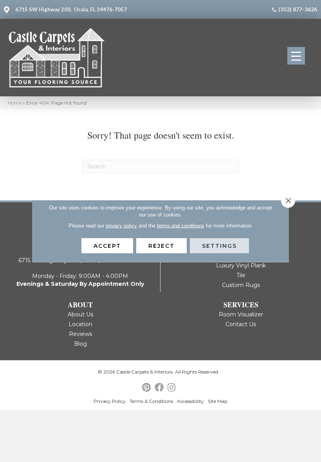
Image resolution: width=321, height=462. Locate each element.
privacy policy (121, 226)
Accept (107, 245)
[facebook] (159, 388)
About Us (80, 314)
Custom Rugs (241, 285)
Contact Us (240, 324)
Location (80, 324)
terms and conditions (180, 226)
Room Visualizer (241, 314)
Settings (219, 245)
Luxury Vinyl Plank (241, 265)
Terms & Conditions (151, 401)
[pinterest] (146, 388)
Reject (161, 245)
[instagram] (171, 388)
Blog (80, 343)
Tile (240, 275)
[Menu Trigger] (296, 56)
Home (15, 103)
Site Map (217, 401)
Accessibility (190, 401)
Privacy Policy (110, 401)
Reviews (80, 333)
